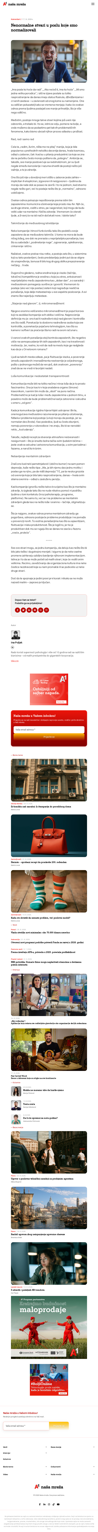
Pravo (13, 1176)
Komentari (15, 19)
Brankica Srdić (16, 1237)
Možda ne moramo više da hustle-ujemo (43, 1090)
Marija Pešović (28, 1093)
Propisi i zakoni (17, 959)
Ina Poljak (16, 642)
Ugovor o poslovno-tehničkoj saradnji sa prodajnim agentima (42, 1178)
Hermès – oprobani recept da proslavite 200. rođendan (39, 862)
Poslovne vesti (16, 949)
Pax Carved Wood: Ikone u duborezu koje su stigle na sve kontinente (33, 1077)
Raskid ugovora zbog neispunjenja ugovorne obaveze (38, 1234)
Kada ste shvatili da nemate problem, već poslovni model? (40, 917)
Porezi (13, 930)
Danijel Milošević (29, 1107)
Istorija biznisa (16, 804)
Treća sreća (29, 1104)
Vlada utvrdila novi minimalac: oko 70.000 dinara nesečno (40, 932)
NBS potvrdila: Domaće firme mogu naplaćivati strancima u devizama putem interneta (46, 963)
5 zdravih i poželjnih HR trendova (28, 1290)
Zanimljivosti (16, 859)
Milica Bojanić (16, 1182)
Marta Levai (15, 810)
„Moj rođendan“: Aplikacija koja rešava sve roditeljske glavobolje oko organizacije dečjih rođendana (49, 1022)
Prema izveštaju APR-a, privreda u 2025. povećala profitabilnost (43, 952)
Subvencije (15, 939)
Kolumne (7, 1459)
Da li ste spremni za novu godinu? (40, 1118)
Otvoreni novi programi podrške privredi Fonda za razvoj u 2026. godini (47, 942)
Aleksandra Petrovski (31, 1121)
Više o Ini (15, 661)
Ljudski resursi (16, 1287)
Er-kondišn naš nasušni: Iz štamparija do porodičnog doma (41, 806)
